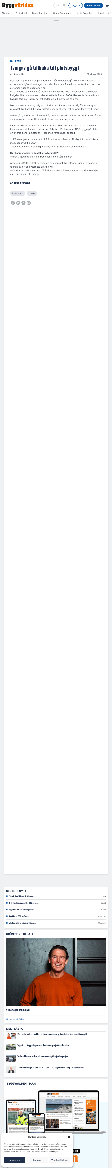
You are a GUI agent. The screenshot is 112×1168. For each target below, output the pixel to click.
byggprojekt (17, 193)
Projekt (32, 193)
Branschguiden (39, 13)
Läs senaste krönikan (15, 1019)
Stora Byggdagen (62, 13)
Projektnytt (21, 13)
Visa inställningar (59, 1160)
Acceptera (14, 1160)
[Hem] (17, 5)
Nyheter (6, 13)
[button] (69, 1137)
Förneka (37, 1160)
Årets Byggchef (84, 13)
